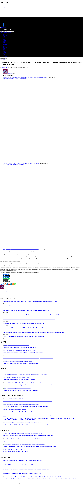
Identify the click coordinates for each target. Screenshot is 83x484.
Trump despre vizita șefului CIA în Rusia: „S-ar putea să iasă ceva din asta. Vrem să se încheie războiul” (21, 163)
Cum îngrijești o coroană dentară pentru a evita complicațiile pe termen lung (20, 390)
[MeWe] (11, 284)
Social (4, 8)
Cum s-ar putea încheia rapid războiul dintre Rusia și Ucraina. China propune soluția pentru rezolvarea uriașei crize (30, 301)
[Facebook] (1, 284)
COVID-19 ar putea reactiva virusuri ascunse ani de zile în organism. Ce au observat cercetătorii (25, 374)
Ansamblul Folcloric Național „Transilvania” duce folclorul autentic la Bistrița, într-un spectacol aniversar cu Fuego (29, 446)
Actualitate (5, 6)
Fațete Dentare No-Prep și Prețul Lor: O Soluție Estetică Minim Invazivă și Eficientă (22, 473)
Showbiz (4, 12)
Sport (4, 13)
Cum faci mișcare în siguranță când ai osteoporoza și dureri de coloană (19, 379)
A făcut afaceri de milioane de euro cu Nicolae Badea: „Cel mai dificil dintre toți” (21, 363)
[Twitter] (3, 284)
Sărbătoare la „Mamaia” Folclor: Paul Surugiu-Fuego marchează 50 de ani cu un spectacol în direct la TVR (28, 435)
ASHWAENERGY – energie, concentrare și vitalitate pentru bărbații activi (20, 464)
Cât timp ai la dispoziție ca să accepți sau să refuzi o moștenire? (17, 411)
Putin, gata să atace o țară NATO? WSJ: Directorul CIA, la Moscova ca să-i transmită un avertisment (21, 249)
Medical (4, 11)
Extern (4, 10)
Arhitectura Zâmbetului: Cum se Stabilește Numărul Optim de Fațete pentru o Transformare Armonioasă (27, 385)
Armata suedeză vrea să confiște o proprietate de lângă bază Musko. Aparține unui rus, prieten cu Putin (27, 77)
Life (3, 9)
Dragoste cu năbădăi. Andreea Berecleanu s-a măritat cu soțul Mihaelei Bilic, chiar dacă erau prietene (26, 306)
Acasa (4, 5)
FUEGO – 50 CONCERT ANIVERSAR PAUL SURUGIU (16, 451)
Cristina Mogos (4, 67)
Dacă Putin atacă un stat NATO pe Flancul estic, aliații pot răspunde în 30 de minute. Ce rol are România (27, 424)
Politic (4, 7)
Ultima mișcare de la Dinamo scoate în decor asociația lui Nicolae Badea (19, 347)
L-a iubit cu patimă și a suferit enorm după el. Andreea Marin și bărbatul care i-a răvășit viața (24, 327)
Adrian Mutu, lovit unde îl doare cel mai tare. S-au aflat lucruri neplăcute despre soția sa (23, 323)
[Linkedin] (7, 284)
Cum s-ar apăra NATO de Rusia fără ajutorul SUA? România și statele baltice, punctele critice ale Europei (27, 401)
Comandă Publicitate (7, 29)
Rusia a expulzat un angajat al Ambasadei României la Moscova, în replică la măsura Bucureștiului (26, 406)
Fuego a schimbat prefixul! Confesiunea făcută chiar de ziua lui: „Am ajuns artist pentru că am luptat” (26, 441)
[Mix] (13, 284)
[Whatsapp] (15, 284)
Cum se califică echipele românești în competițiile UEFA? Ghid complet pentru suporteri (23, 352)
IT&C (4, 14)
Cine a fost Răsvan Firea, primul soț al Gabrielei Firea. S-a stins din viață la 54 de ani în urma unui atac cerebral (29, 319)
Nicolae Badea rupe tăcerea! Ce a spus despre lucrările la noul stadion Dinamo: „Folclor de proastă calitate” (28, 358)
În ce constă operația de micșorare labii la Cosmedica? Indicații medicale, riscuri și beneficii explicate (26, 469)
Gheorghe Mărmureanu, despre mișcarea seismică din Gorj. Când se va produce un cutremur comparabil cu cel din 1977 (31, 314)
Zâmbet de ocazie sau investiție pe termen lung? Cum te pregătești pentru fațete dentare (23, 460)
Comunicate (5, 15)
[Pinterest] (9, 284)
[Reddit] (5, 284)
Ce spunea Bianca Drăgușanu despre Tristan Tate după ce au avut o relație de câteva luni (23, 336)
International (2, 59)
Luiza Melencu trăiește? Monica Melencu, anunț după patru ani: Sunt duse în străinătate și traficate (26, 310)
